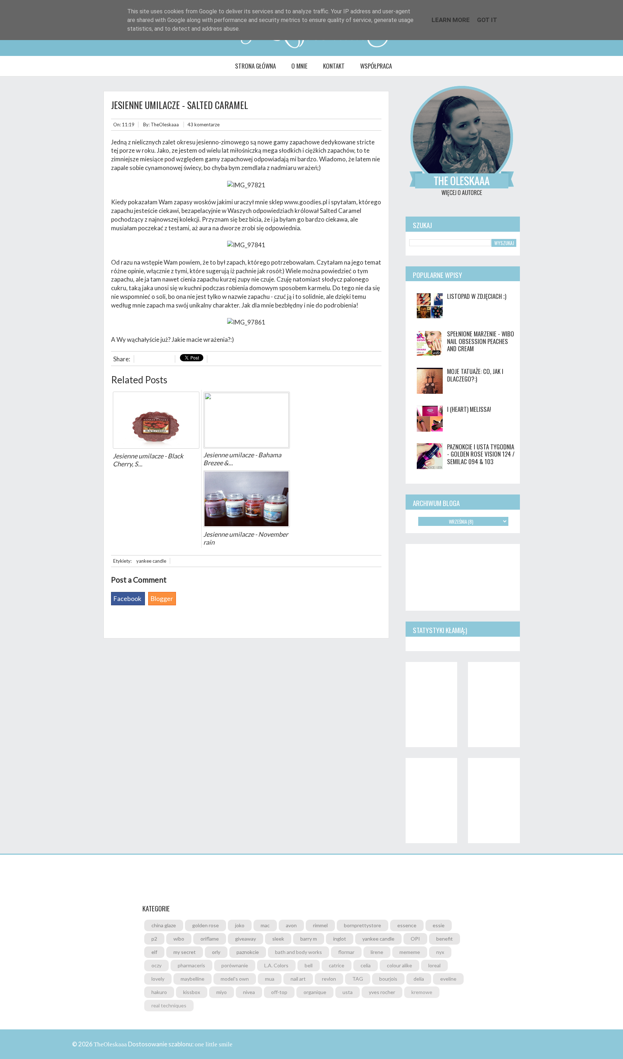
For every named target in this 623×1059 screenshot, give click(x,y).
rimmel (320, 925)
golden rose (205, 925)
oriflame (209, 939)
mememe (409, 952)
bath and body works (298, 952)
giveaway (245, 939)
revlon (329, 979)
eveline (448, 979)
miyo (221, 992)
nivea (249, 992)
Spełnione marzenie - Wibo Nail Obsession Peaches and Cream (480, 341)
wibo (178, 939)
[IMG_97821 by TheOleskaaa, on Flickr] (246, 185)
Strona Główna (255, 65)
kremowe (421, 992)
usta (348, 992)
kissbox (191, 992)
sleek (278, 939)
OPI (415, 939)
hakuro (159, 992)
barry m (308, 939)
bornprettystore (362, 925)
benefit (444, 939)
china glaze (163, 925)
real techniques (168, 1005)
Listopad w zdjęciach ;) (476, 296)
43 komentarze (203, 124)
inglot (339, 939)
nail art (298, 979)
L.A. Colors (276, 965)
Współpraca (376, 65)
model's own (235, 979)
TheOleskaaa (165, 124)
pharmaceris (191, 965)
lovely (157, 979)
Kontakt (334, 65)
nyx (440, 952)
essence (406, 925)
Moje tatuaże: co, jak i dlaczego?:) (475, 375)
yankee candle (151, 561)
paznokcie (248, 952)
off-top (279, 992)
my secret (184, 952)
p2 (154, 939)
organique (315, 992)
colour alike (399, 965)
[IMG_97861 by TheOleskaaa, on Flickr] (246, 322)
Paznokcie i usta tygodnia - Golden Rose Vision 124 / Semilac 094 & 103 (480, 454)
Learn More (451, 19)
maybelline (192, 979)
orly (216, 952)
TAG (357, 979)
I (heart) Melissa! (469, 409)
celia (366, 965)
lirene (377, 952)
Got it (487, 19)
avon (291, 925)
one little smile (214, 1044)
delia (419, 979)
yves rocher (382, 992)
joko (239, 925)
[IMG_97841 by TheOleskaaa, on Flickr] (246, 245)
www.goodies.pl (305, 202)
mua (269, 979)
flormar (346, 952)
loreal (434, 965)
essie (439, 925)
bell (309, 965)
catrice (336, 965)
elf (154, 952)
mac (265, 925)
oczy (156, 965)
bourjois (388, 979)
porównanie (234, 965)
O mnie (299, 65)
